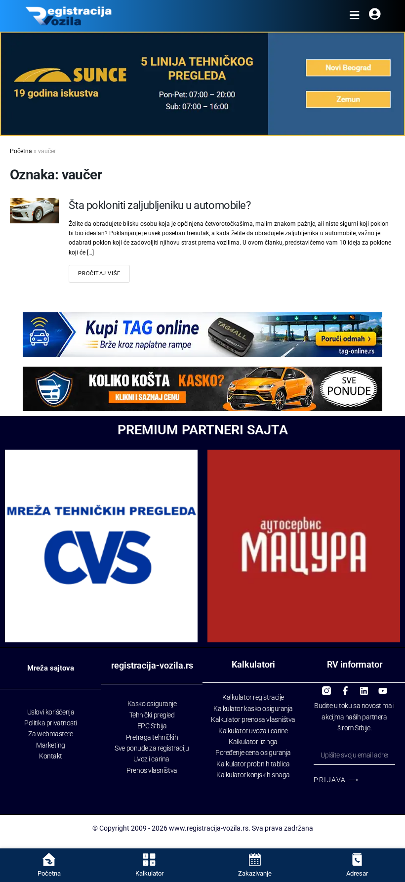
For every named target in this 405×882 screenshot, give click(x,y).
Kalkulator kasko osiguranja (253, 709)
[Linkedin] (364, 687)
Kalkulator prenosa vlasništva (253, 719)
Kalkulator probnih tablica (252, 764)
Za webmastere (50, 734)
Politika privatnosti (50, 723)
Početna (21, 151)
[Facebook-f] (345, 687)
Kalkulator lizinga (253, 742)
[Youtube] (382, 687)
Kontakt (50, 756)
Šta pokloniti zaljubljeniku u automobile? (159, 205)
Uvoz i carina (151, 759)
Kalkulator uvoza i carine (253, 731)
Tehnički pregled (152, 715)
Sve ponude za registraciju (152, 748)
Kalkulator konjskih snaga (253, 775)
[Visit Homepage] (68, 16)
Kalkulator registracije (253, 697)
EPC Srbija (152, 726)
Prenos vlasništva (151, 770)
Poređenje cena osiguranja (253, 752)
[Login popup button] (374, 16)
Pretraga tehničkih (152, 737)
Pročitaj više (99, 273)
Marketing (50, 745)
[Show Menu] (354, 16)
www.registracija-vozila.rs (208, 828)
